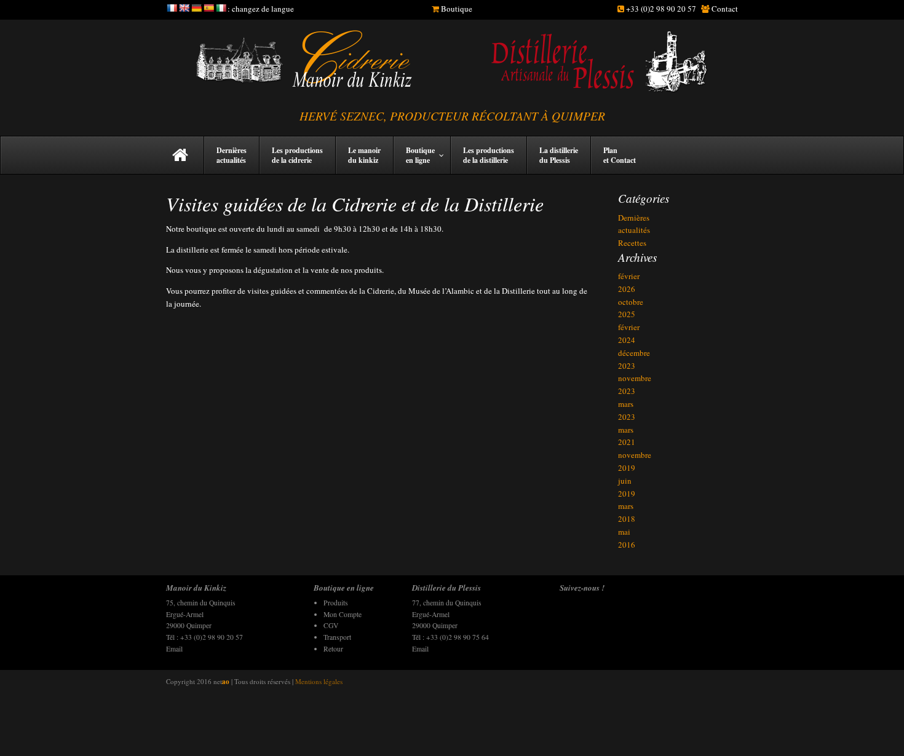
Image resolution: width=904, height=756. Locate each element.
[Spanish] (208, 8)
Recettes (632, 242)
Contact (725, 8)
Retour (333, 648)
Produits (335, 602)
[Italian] (220, 8)
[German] (196, 8)
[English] (183, 8)
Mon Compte (342, 614)
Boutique (456, 8)
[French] (171, 8)
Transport (337, 637)
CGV (330, 625)
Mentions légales (319, 681)
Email (174, 648)
